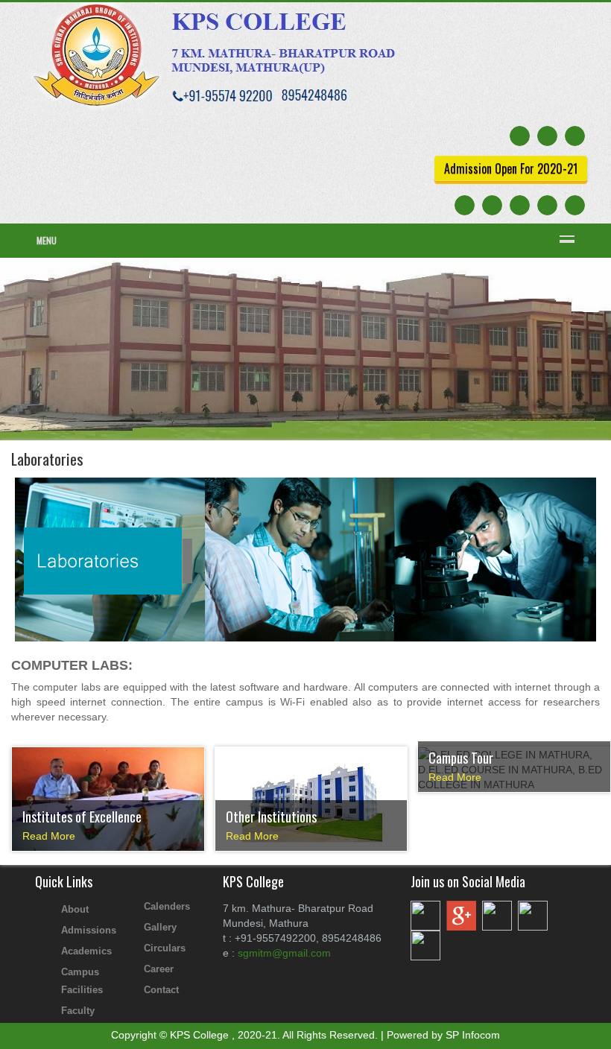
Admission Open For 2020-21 (510, 168)
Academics (86, 951)
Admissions (88, 930)
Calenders (167, 906)
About (75, 909)
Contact (161, 989)
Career (159, 968)
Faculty (78, 1010)
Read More (48, 836)
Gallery (160, 927)
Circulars (165, 948)
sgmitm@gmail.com (284, 953)
